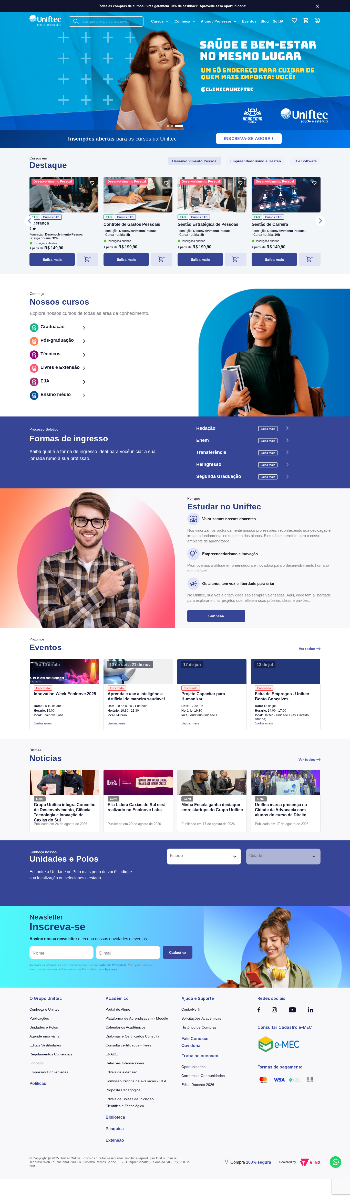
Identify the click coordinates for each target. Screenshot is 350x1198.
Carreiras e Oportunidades (203, 1076)
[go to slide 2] (172, 126)
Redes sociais (271, 998)
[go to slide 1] (168, 126)
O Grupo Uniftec (45, 998)
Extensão (115, 1140)
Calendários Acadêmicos (126, 1027)
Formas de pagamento (280, 1066)
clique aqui (110, 969)
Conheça (216, 616)
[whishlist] (92, 183)
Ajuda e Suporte (197, 998)
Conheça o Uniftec (44, 1009)
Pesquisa (115, 1129)
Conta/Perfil (190, 1009)
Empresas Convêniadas (48, 1072)
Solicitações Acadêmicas (201, 1018)
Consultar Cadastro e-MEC (285, 1027)
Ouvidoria (190, 1045)
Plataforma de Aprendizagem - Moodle (137, 1018)
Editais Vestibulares (45, 1045)
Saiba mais (52, 260)
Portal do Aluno (118, 1009)
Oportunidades (193, 1067)
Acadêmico (117, 998)
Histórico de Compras (199, 1027)
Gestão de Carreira (270, 224)
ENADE (112, 1054)
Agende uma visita (44, 1036)
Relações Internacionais (125, 1063)
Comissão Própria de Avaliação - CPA (136, 1081)
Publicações (39, 1018)
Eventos (249, 21)
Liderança (39, 223)
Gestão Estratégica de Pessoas (208, 224)
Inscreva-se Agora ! (249, 138)
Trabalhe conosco (199, 1055)
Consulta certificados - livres (128, 1045)
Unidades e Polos (43, 1027)
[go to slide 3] (179, 126)
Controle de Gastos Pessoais (132, 224)
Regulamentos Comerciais (50, 1054)
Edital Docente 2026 (197, 1085)
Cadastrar (177, 952)
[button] (198, 856)
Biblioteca (115, 1117)
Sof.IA (278, 21)
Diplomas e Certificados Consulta (132, 1036)
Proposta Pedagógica (123, 1090)
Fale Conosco (195, 1038)
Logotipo (36, 1063)
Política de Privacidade (112, 965)
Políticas (37, 1083)
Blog (265, 21)
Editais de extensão (121, 1072)
